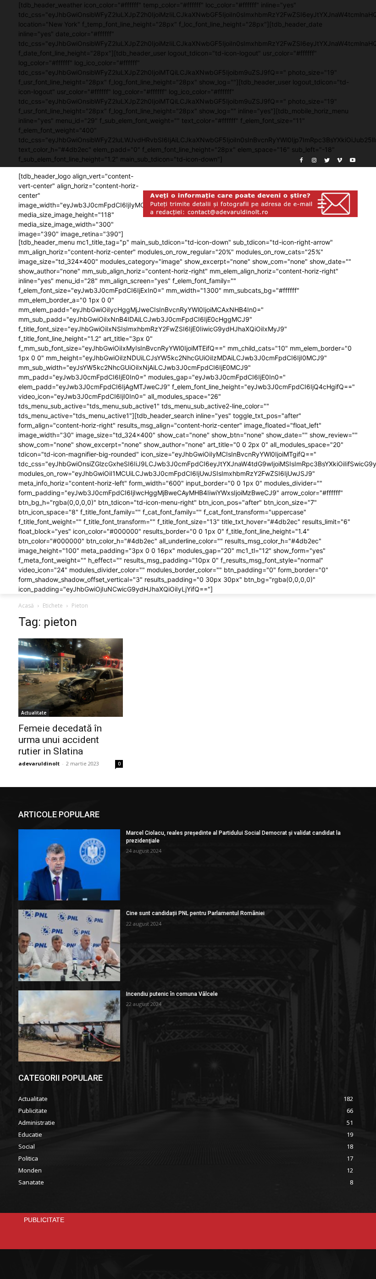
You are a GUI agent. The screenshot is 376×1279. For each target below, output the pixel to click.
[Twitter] (327, 161)
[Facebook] (301, 161)
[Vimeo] (339, 161)
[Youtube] (352, 161)
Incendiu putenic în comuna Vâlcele (172, 994)
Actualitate (33, 712)
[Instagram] (314, 161)
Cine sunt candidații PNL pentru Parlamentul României (195, 913)
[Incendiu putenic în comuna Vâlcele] (69, 1025)
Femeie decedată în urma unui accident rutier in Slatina (60, 740)
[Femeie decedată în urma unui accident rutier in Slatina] (70, 677)
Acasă (26, 605)
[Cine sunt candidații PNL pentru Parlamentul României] (69, 945)
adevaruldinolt (39, 763)
